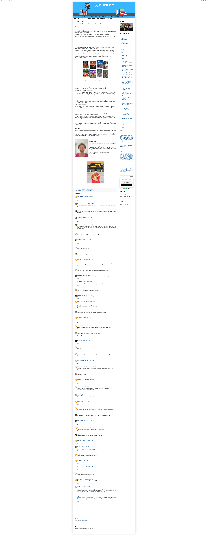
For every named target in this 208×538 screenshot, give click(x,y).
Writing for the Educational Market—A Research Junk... (127, 114)
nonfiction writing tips (126, 158)
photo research (130, 159)
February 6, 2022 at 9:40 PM (89, 379)
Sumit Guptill (79, 479)
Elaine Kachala (80, 346)
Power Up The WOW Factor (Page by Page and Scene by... (127, 82)
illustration (123, 151)
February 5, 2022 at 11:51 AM (85, 340)
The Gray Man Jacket (91, 468)
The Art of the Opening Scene (127, 109)
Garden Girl (79, 332)
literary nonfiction (122, 152)
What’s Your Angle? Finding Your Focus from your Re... (127, 99)
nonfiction (128, 155)
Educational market (81, 190)
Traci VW (79, 239)
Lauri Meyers (79, 446)
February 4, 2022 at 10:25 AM (89, 203)
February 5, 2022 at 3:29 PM (88, 346)
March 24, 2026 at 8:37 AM (87, 496)
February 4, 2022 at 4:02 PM (87, 246)
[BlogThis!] (89, 189)
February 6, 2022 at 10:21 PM (85, 394)
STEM (132, 138)
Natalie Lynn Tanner (81, 301)
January (123, 122)
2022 (122, 54)
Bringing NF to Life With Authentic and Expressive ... (127, 84)
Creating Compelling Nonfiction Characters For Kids (127, 79)
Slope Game (96, 498)
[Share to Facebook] (91, 189)
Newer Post (77, 518)
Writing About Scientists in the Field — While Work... (127, 75)
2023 (122, 52)
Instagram (122, 198)
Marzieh (78, 401)
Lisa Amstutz (123, 40)
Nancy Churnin (123, 42)
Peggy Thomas (130, 137)
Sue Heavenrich (80, 224)
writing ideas (122, 169)
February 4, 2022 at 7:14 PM (89, 288)
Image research (124, 134)
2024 (122, 51)
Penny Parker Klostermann (82, 373)
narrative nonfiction (123, 155)
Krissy (78, 427)
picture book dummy (123, 161)
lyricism (121, 153)
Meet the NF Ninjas (91, 18)
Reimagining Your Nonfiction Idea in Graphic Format (127, 106)
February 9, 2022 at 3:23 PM (87, 420)
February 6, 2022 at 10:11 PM (85, 386)
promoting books (125, 162)
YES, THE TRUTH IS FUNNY (127, 62)
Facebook (122, 200)
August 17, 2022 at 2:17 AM (87, 460)
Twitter (122, 201)
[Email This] (88, 189)
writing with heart (123, 171)
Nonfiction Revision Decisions (127, 118)
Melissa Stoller (80, 233)
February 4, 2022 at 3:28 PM (86, 239)
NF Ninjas (128, 136)
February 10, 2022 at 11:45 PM (85, 427)
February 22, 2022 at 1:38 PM (87, 446)
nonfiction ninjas (127, 156)
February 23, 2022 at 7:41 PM (87, 454)
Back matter (122, 132)
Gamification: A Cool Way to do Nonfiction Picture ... (127, 66)
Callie (78, 386)
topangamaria (79, 440)
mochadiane (79, 325)
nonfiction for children (90, 190)
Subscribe (126, 185)
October (123, 58)
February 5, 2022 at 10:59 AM (87, 332)
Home (75, 18)
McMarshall (79, 420)
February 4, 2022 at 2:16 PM (88, 224)
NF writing (131, 136)
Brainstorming (126, 132)
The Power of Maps (125, 108)
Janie (78, 394)
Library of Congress (130, 134)
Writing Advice (122, 141)
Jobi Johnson (79, 460)
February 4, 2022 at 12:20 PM (90, 217)
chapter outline (123, 145)
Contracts (124, 133)
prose (130, 162)
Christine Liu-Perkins (124, 43)
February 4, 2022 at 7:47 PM (88, 295)
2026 (122, 48)
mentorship (131, 154)
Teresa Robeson (80, 203)
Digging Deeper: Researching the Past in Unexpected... (127, 87)
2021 (122, 124)
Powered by (124, 188)
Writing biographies (123, 142)
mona (78, 253)
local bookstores (127, 152)
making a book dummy (126, 153)
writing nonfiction (127, 169)
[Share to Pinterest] (92, 189)
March (123, 59)
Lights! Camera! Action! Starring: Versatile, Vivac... (127, 116)
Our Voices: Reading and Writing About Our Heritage (127, 104)
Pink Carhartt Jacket (97, 488)
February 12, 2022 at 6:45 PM (88, 440)
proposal (128, 162)
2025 (122, 49)
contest (132, 146)
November (124, 56)
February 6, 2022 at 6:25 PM (92, 373)
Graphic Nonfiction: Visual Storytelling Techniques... (126, 89)
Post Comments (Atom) (83, 520)
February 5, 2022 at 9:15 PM (88, 353)
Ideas (121, 134)
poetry (129, 161)
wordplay (123, 168)
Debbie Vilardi (79, 259)
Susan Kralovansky (130, 139)
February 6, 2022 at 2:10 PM (90, 360)
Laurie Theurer (80, 407)
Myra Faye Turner (80, 379)
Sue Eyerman (79, 454)
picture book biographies (129, 160)
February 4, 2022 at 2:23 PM (88, 233)
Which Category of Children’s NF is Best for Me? (127, 112)
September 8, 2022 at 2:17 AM (87, 466)
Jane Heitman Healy (81, 217)
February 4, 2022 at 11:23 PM (90, 301)
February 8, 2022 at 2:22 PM (88, 407)
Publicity (129, 138)
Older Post (114, 518)
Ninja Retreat (109, 18)
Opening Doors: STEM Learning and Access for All (127, 70)
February (123, 61)
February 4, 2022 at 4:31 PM (88, 259)
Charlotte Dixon (80, 295)
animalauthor (79, 317)
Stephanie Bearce (124, 39)
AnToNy (78, 486)
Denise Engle (79, 246)
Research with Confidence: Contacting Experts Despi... (127, 72)
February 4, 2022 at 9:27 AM (88, 196)
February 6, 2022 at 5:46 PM (91, 366)
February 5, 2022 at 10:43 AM (87, 325)
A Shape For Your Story (126, 64)
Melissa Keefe (79, 275)
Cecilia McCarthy (80, 414)
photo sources (122, 160)
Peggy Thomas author (124, 138)
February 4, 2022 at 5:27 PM (88, 275)
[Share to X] (90, 189)
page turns (126, 159)
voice (120, 168)
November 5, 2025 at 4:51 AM (87, 479)
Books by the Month (101, 18)
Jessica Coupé (80, 196)
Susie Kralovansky (124, 35)
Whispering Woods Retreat (129, 140)
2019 (122, 127)
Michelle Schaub (80, 288)
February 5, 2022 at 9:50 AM (87, 317)
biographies (129, 142)
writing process (128, 170)
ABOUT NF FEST (81, 18)
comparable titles (128, 146)
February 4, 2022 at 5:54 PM (87, 281)
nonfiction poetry (125, 157)
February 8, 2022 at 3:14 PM (89, 414)
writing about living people (129, 168)
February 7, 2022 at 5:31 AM (85, 401)
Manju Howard (80, 353)
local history (131, 152)
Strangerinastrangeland (81, 366)
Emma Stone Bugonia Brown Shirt (85, 480)
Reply (78, 200)
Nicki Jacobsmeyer (80, 360)
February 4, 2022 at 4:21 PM (85, 253)
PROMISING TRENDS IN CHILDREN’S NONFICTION (127, 77)
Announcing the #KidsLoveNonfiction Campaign (127, 93)
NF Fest (85, 190)
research (126, 163)
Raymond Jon (79, 496)
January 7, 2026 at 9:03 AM (85, 486)
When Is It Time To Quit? (126, 97)
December (124, 55)
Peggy (78, 340)
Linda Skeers (123, 38)
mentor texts (127, 154)
